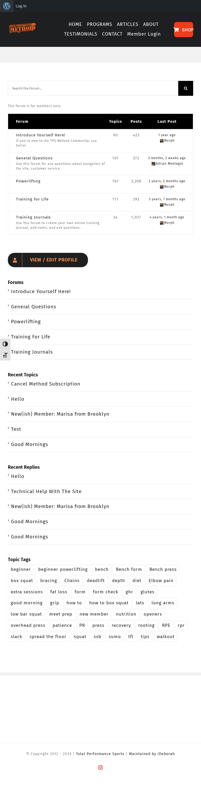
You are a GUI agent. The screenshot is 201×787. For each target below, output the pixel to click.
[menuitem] (7, 6)
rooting (146, 625)
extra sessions (27, 592)
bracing (48, 580)
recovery (121, 625)
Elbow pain (161, 580)
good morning (27, 603)
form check (105, 592)
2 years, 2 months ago (167, 181)
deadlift (96, 580)
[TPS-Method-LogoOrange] (22, 26)
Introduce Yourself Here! (40, 135)
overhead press (28, 625)
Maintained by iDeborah (152, 754)
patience (62, 625)
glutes (147, 592)
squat (80, 636)
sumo (115, 636)
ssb (97, 636)
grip (54, 603)
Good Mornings (29, 444)
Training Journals (33, 217)
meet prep (60, 614)
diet (136, 580)
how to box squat (109, 603)
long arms (163, 603)
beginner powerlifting (63, 569)
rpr (181, 625)
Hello (17, 399)
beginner (21, 569)
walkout (166, 636)
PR (82, 625)
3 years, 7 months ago (167, 199)
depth (118, 580)
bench (102, 569)
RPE (166, 625)
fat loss (58, 592)
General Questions (34, 158)
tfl (130, 636)
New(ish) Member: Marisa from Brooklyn (60, 414)
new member (94, 614)
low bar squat (26, 614)
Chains (72, 580)
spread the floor (48, 636)
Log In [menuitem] (21, 6)
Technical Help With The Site (46, 491)
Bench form (129, 569)
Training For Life (32, 199)
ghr (129, 592)
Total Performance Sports (100, 754)
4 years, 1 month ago (167, 217)
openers (153, 614)
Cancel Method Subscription (45, 384)
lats (140, 603)
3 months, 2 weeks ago (167, 158)
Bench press (163, 569)
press (98, 625)
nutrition (126, 614)
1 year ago (167, 135)
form (80, 592)
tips (145, 636)
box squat (22, 580)
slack (16, 636)
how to (74, 603)
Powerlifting (28, 181)
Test (16, 429)
